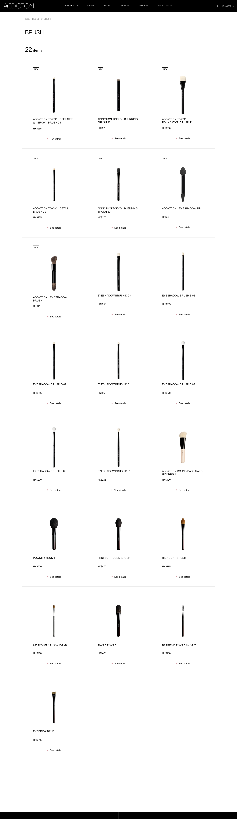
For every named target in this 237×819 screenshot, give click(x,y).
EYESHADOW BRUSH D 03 (114, 295)
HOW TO (125, 6)
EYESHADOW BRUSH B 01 (114, 471)
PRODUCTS (71, 6)
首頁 (27, 19)
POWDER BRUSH (44, 558)
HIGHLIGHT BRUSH (174, 558)
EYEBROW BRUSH (44, 731)
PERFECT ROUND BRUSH (114, 558)
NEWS (90, 6)
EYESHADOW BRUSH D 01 (114, 384)
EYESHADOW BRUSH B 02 (178, 295)
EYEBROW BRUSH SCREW (179, 644)
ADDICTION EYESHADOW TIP (181, 208)
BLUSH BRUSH (107, 644)
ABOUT (108, 6)
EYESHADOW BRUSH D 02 (49, 384)
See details (55, 139)
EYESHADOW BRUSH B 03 (49, 471)
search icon (218, 5)
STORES (144, 6)
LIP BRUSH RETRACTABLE (50, 644)
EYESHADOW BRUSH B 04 (178, 384)
